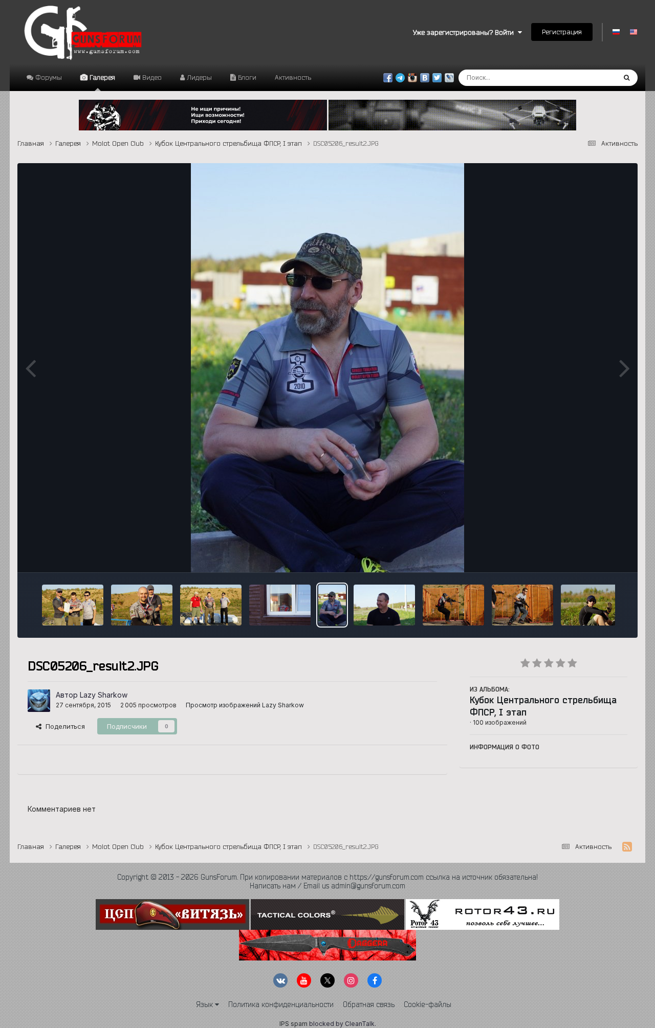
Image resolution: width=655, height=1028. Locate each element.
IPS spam (293, 1023)
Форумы (47, 77)
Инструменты (593, 553)
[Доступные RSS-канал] (627, 847)
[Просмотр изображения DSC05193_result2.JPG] (453, 605)
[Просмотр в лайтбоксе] (327, 367)
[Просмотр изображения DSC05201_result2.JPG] (384, 605)
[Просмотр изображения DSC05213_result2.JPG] (211, 605)
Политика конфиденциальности (281, 1004)
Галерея (101, 77)
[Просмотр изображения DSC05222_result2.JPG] (141, 605)
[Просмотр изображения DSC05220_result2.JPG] (72, 605)
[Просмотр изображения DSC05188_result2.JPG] (522, 605)
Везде (592, 77)
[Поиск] (627, 78)
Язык (205, 1004)
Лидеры (198, 77)
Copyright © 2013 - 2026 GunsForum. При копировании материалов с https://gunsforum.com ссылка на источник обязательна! (327, 877)
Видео (151, 77)
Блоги (246, 77)
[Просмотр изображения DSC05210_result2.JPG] (280, 605)
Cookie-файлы (427, 1004)
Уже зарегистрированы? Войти (465, 32)
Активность (293, 77)
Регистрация (562, 31)
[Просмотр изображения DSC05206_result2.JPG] (332, 605)
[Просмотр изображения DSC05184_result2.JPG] (591, 605)
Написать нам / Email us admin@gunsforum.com (327, 886)
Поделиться (63, 726)
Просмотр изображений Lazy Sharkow (245, 705)
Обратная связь (369, 1004)
